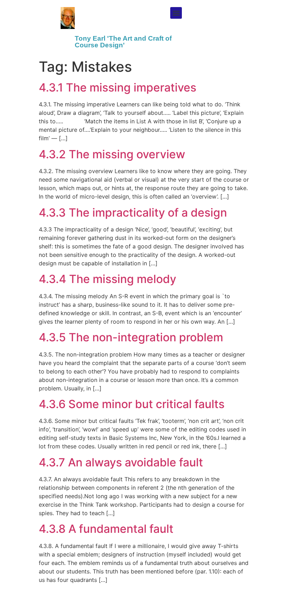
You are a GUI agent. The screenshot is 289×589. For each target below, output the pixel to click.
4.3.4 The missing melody (107, 279)
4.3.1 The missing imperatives (117, 87)
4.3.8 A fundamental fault (106, 529)
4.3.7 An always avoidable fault (121, 462)
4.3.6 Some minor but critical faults (132, 404)
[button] (176, 13)
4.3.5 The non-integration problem (131, 337)
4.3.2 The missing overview (112, 154)
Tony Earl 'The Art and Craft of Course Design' (123, 42)
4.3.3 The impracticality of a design (133, 212)
